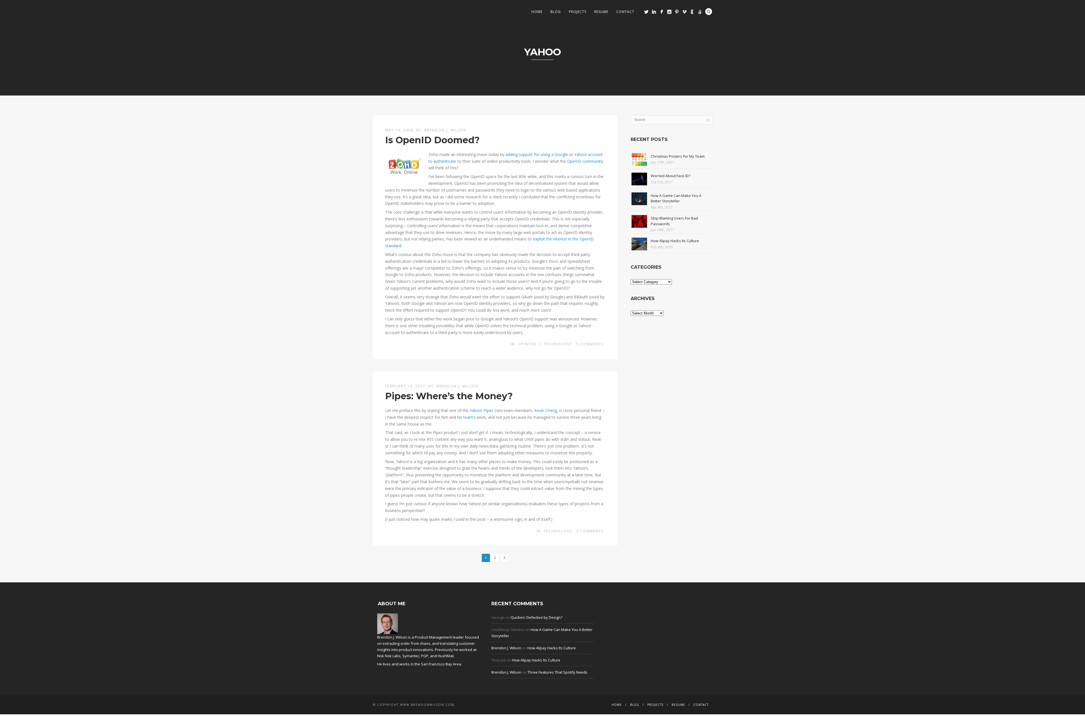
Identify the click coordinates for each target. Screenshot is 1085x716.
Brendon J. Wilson (445, 130)
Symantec (410, 655)
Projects (577, 11)
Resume (601, 11)
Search (708, 11)
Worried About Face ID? (670, 175)
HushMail (446, 655)
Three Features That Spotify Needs (557, 672)
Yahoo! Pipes (481, 410)
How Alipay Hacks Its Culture (675, 240)
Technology (558, 344)
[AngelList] (699, 11)
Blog (555, 11)
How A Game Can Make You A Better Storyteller (676, 198)
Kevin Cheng (545, 410)
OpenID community (585, 161)
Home (536, 11)
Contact (625, 11)
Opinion (527, 344)
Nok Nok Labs (389, 655)
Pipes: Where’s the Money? (449, 396)
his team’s (466, 417)
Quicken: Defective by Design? (536, 617)
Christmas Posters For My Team (678, 156)
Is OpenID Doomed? (432, 140)
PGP (424, 655)
